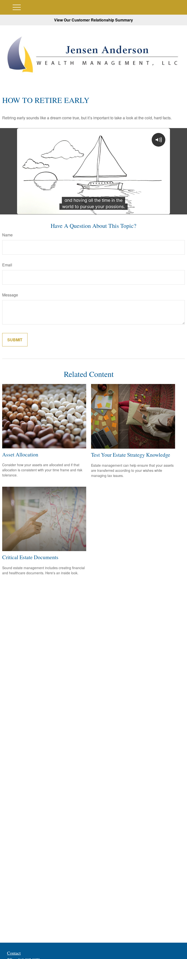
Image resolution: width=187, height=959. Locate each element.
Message (10, 295)
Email (7, 265)
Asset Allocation (20, 454)
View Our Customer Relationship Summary (93, 20)
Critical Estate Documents (30, 557)
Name (7, 235)
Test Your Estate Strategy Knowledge (130, 454)
